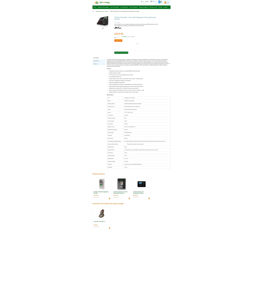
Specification (96, 60)
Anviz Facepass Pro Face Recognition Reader (120, 192)
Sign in (142, 1)
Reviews (95, 63)
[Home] (102, 2)
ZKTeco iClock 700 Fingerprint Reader (138, 192)
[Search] (156, 4)
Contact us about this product (121, 52)
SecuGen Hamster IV (99, 221)
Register (147, 1)
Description (96, 57)
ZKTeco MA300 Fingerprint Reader (101, 192)
